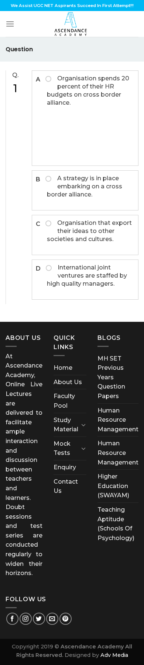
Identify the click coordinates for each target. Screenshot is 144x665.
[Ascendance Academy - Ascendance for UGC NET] (72, 24)
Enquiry (65, 467)
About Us (68, 382)
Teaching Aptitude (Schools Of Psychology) (115, 524)
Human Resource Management (117, 420)
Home (63, 367)
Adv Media (114, 655)
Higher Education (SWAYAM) (113, 486)
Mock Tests (62, 448)
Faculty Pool (64, 401)
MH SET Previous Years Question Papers (111, 377)
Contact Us (66, 486)
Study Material (66, 425)
